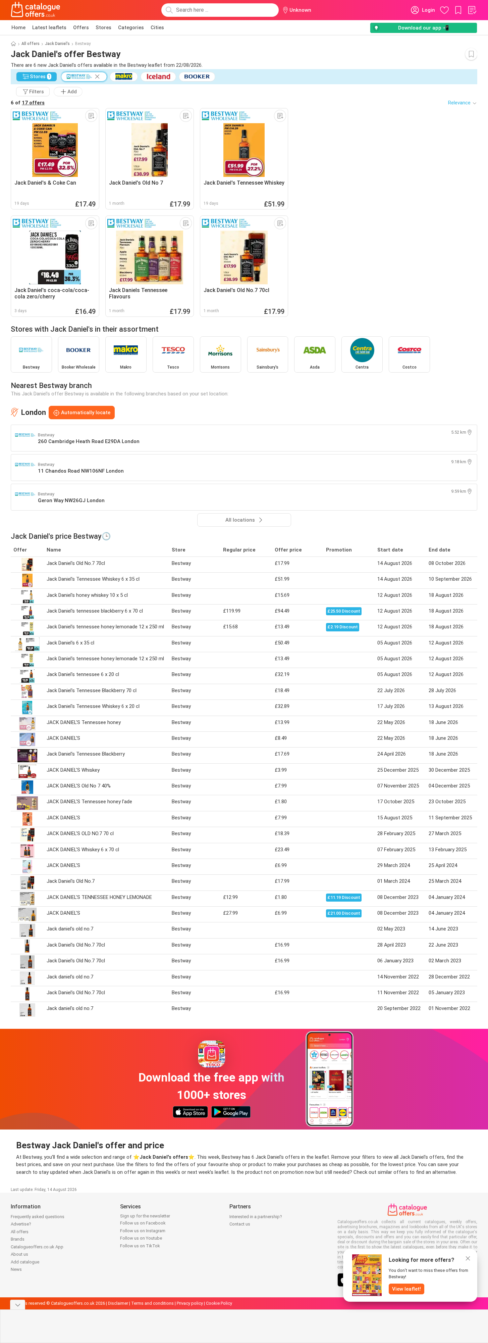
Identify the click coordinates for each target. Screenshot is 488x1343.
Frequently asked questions (37, 1216)
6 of (28, 103)
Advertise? (21, 1224)
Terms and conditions (152, 1303)
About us (19, 1254)
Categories (131, 28)
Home (18, 28)
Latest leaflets (49, 28)
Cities (157, 28)
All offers (30, 43)
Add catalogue (25, 1261)
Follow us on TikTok (140, 1245)
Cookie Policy (219, 1303)
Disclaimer (118, 1303)
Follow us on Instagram (142, 1230)
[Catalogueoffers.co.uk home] (35, 10)
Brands (17, 1239)
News (16, 1269)
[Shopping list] (472, 10)
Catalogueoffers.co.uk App (37, 1246)
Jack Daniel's (57, 43)
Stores (103, 28)
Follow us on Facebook (143, 1223)
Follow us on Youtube (141, 1238)
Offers (81, 28)
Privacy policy (190, 1303)
